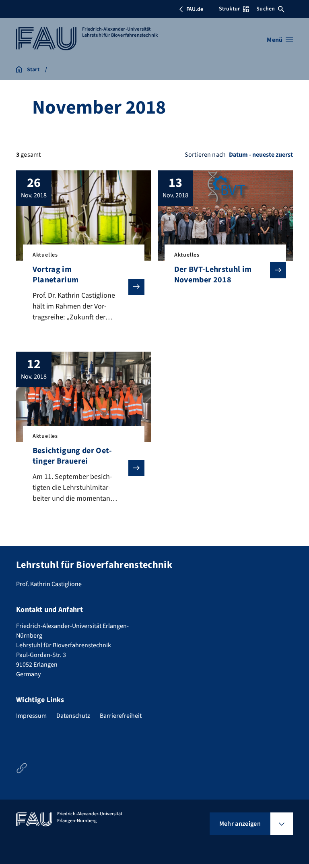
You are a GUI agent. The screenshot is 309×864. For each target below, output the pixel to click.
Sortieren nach (205, 154)
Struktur (229, 9)
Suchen (265, 9)
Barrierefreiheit (121, 715)
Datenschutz (73, 715)
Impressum (31, 715)
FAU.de (194, 9)
